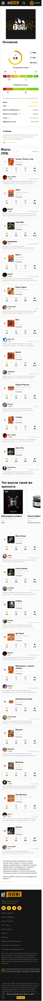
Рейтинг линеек (7, 921)
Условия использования (10, 945)
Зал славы (5, 925)
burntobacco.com (32, 106)
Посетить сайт (10, 142)
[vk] (9, 908)
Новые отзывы (7, 929)
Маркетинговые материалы (11, 941)
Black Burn (35, 102)
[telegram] (14, 908)
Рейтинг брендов (8, 917)
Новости (5, 933)
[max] (19, 908)
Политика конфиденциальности (13, 949)
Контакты (5, 937)
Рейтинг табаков (7, 913)
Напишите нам (8, 882)
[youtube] (4, 908)
